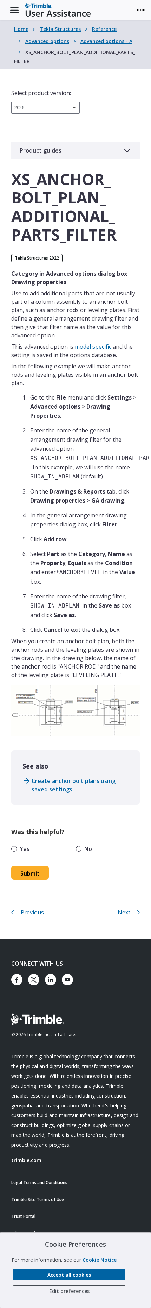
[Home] (58, 10)
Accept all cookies (69, 1275)
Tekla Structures (60, 29)
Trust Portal (23, 1216)
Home (21, 29)
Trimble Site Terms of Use (37, 1199)
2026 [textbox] (19, 107)
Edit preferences (69, 1291)
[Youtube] (67, 979)
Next (124, 912)
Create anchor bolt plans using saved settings (74, 785)
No (88, 849)
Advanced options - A (106, 41)
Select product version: (41, 93)
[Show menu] (141, 10)
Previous (32, 912)
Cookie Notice (100, 1259)
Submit (30, 873)
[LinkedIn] (50, 979)
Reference (104, 29)
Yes (24, 849)
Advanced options (47, 41)
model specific (93, 346)
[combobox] (45, 108)
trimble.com (26, 1160)
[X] (33, 979)
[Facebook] (16, 979)
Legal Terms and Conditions (39, 1183)
